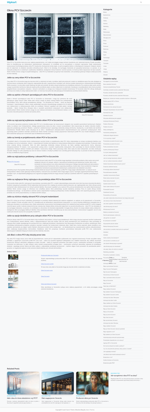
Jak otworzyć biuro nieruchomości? (112, 200)
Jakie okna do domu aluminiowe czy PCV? (22, 398)
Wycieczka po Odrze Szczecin (111, 274)
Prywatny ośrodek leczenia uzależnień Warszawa (115, 95)
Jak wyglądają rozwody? (109, 351)
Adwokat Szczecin (108, 115)
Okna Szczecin (45, 276)
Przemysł (105, 46)
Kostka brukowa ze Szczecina (110, 360)
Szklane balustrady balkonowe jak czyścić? (114, 164)
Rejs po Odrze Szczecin (109, 309)
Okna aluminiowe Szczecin (48, 284)
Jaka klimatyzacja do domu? (110, 206)
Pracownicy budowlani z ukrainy (111, 255)
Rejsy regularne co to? (109, 331)
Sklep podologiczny (108, 129)
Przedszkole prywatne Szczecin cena (112, 141)
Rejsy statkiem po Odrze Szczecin (112, 303)
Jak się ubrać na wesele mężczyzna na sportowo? (116, 229)
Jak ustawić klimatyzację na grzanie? (112, 243)
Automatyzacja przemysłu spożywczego (113, 337)
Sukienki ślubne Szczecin (109, 183)
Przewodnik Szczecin (108, 189)
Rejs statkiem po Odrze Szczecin (111, 334)
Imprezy (105, 23)
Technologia (106, 57)
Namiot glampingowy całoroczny (111, 215)
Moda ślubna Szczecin (109, 181)
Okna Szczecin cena (47, 270)
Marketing (105, 26)
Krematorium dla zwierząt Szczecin (112, 107)
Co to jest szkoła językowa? (110, 152)
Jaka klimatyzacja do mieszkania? (112, 246)
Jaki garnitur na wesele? (109, 218)
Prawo (105, 43)
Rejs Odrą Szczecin (108, 317)
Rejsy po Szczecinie (108, 311)
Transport (105, 60)
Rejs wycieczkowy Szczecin (110, 320)
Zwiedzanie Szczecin (108, 192)
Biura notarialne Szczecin (109, 84)
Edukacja (105, 18)
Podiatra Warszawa (108, 124)
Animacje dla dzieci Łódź (109, 263)
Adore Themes (90, 410)
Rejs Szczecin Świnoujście (110, 272)
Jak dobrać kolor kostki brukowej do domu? (114, 354)
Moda (104, 29)
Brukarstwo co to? (107, 357)
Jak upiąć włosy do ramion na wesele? (113, 249)
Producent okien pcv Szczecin (49, 255)
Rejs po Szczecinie (108, 280)
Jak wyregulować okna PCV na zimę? (124, 376)
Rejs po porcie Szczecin (109, 314)
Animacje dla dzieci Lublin (110, 300)
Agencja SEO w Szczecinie (110, 343)
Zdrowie (105, 74)
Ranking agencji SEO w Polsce (111, 101)
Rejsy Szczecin (107, 283)
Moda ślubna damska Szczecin (111, 178)
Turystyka (105, 63)
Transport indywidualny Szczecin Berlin (113, 109)
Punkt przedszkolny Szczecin (110, 146)
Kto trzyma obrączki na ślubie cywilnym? (113, 346)
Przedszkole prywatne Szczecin (111, 144)
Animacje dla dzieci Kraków (110, 306)
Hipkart (11, 2)
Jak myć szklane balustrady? (110, 155)
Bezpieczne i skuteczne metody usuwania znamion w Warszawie (119, 98)
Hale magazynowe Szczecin (52, 398)
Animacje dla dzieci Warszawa (111, 297)
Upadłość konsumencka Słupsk (111, 175)
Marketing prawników (108, 252)
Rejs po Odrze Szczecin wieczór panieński (114, 329)
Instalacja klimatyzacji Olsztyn (111, 121)
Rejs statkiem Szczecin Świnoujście (112, 291)
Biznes (105, 12)
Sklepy (105, 52)
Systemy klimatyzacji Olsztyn (110, 149)
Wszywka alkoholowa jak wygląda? (112, 118)
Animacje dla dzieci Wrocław (110, 323)
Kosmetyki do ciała (108, 112)
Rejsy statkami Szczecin (109, 289)
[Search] (141, 2)
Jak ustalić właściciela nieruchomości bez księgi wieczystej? (118, 198)
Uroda (105, 66)
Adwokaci (105, 232)
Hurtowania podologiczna (109, 132)
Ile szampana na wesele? (109, 220)
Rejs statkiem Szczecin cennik (111, 294)
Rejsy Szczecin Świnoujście (110, 269)
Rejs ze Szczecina (107, 260)
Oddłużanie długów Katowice (110, 135)
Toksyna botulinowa (108, 104)
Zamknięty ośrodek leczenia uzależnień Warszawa (116, 90)
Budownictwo (106, 15)
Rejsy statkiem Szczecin (109, 326)
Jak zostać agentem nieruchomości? (112, 203)
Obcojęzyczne (107, 37)
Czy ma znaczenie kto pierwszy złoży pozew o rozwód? (117, 348)
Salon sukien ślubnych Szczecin (111, 186)
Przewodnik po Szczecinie (110, 195)
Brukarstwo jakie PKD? (109, 363)
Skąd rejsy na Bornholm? (109, 286)
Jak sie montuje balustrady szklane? (112, 158)
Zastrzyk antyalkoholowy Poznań (111, 87)
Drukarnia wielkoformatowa (110, 166)
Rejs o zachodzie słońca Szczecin (111, 277)
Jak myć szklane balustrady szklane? (112, 161)
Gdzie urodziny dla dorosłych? (111, 237)
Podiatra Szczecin (107, 126)
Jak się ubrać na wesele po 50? (111, 240)
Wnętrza (105, 72)
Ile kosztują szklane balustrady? (111, 169)
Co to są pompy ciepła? (109, 138)
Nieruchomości (107, 35)
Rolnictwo (105, 49)
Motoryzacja (106, 32)
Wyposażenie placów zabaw (110, 223)
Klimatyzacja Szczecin (109, 209)
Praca (104, 40)
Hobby (105, 20)
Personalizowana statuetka (110, 172)
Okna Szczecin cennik (47, 264)
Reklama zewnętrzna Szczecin (111, 212)
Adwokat (105, 235)
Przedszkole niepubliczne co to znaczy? (113, 340)
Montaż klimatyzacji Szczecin (110, 226)
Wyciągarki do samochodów (110, 81)
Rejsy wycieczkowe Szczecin (110, 266)
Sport (104, 54)
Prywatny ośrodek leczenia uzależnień (113, 92)
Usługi (105, 69)
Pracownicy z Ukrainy (108, 257)
